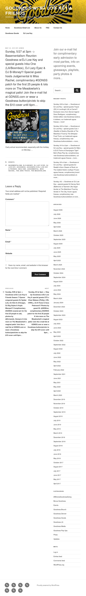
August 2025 (58, 243)
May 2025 (57, 256)
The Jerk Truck (23, 171)
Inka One (22, 169)
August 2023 (58, 319)
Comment (10, 199)
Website (8, 253)
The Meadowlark (38, 171)
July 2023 (57, 323)
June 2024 (57, 290)
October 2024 (58, 273)
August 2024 (58, 281)
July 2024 (57, 285)
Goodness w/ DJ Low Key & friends (38, 10)
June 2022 (57, 357)
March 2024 (58, 298)
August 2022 (58, 349)
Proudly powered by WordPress (48, 585)
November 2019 (59, 403)
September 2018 (59, 441)
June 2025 (57, 252)
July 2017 (57, 471)
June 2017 (57, 475)
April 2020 (57, 391)
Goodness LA (58, 522)
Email (8, 241)
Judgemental (33, 169)
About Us (38, 28)
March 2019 (58, 433)
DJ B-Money (28, 165)
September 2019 (59, 412)
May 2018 (57, 458)
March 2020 (58, 395)
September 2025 (59, 239)
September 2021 (59, 374)
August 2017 (58, 467)
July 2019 (57, 420)
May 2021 (57, 382)
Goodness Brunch (60, 509)
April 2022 (57, 366)
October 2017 (58, 462)
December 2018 (59, 437)
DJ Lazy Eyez (39, 165)
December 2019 (59, 399)
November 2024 (59, 269)
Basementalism (15, 165)
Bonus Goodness (60, 501)
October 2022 (58, 340)
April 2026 (57, 227)
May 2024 (57, 294)
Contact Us (58, 28)
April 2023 (57, 336)
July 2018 (57, 450)
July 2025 (57, 248)
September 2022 (59, 344)
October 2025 (58, 235)
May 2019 (57, 429)
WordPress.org (59, 565)
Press (56, 535)
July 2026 (57, 214)
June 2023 (57, 328)
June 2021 (57, 378)
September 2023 (59, 315)
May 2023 (57, 332)
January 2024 (58, 302)
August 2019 (58, 416)
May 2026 (57, 222)
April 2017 (57, 483)
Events (12, 162)
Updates (56, 539)
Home (7, 28)
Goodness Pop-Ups (60, 530)
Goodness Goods (12, 33)
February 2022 (59, 370)
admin (21, 48)
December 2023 (59, 307)
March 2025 (58, 265)
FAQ (47, 28)
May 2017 (57, 479)
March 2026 (58, 231)
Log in (56, 552)
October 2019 (58, 408)
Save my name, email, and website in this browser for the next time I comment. (26, 266)
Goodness (21, 167)
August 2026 (58, 210)
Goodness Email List (22, 28)
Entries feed (58, 556)
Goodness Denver (60, 513)
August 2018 (58, 445)
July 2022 (57, 353)
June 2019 (57, 424)
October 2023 (58, 311)
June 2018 (57, 454)
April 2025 (57, 260)
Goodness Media (60, 526)
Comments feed (59, 560)
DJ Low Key (27, 33)
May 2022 (57, 361)
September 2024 (59, 277)
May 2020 (57, 387)
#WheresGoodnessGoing (62, 497)
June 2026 (57, 218)
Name (8, 230)
